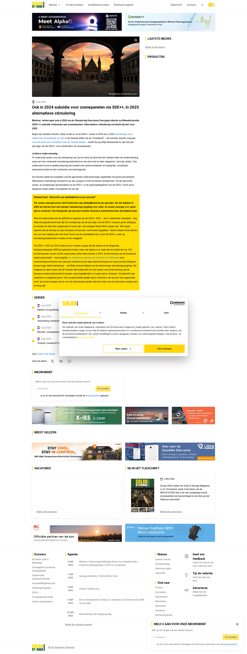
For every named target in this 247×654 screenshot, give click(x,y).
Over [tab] (166, 313)
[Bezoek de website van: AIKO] (77, 451)
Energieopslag (162, 564)
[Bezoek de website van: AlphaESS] (77, 22)
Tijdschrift (176, 4)
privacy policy (230, 644)
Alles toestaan (164, 348)
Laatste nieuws (163, 559)
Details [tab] (123, 313)
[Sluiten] (237, 624)
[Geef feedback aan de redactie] (186, 556)
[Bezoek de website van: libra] (170, 451)
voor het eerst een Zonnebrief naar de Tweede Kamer (58, 142)
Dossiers (40, 554)
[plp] (211, 5)
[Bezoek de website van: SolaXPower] (77, 415)
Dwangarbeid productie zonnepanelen (43, 569)
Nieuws (53, 4)
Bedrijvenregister (124, 4)
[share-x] (52, 361)
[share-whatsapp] (69, 361)
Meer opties (121, 348)
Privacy (159, 587)
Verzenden (231, 637)
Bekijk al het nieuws (155, 47)
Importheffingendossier (43, 583)
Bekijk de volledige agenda (78, 624)
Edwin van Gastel (46, 354)
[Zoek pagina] (202, 4)
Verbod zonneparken (42, 601)
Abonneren (160, 606)
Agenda (72, 554)
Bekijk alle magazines (171, 511)
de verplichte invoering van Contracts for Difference (93, 257)
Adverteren (160, 601)
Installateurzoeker (98, 4)
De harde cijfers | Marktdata (40, 561)
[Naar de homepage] (38, 5)
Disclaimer (160, 592)
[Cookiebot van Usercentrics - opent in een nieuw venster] (172, 303)
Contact (191, 4)
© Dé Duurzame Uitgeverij (61, 647)
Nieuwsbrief (161, 596)
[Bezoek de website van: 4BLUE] (170, 533)
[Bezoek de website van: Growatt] (170, 22)
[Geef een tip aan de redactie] (186, 575)
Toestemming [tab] (80, 313)
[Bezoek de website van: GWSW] (146, 415)
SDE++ (35, 592)
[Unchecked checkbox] (153, 644)
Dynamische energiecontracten (41, 577)
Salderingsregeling (41, 588)
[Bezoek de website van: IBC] (77, 533)
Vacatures (160, 610)
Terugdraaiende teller (42, 597)
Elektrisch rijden (163, 568)
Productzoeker (74, 4)
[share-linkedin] (61, 361)
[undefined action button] (220, 637)
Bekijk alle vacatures (47, 511)
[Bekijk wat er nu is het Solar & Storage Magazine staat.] (143, 495)
